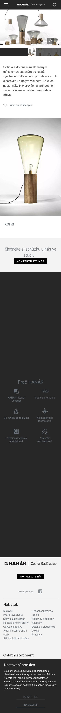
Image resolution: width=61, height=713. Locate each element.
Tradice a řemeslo (45, 397)
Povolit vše (30, 697)
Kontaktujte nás (30, 261)
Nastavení (30, 705)
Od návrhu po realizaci (16, 417)
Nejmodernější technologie (45, 419)
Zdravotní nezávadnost (44, 440)
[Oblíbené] (54, 5)
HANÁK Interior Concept (16, 399)
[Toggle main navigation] (6, 4)
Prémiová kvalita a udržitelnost (16, 440)
